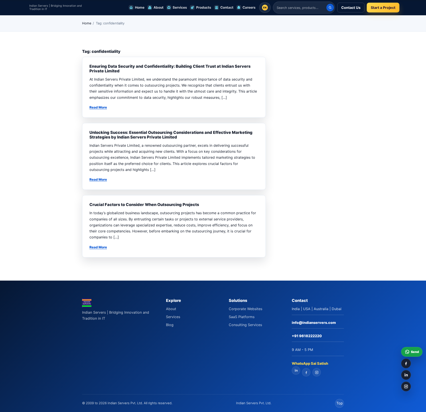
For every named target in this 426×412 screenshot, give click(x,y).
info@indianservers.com (314, 322)
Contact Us (351, 7)
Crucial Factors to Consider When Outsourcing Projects (144, 204)
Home (86, 23)
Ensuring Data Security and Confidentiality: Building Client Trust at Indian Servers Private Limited (169, 68)
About (171, 309)
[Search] (330, 7)
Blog (170, 325)
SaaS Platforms (241, 317)
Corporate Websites (245, 309)
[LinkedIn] (406, 375)
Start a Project (383, 7)
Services (173, 317)
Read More (98, 107)
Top (339, 403)
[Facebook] (406, 363)
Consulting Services (245, 325)
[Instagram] (406, 386)
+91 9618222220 (307, 336)
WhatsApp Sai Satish (310, 363)
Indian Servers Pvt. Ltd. (253, 403)
